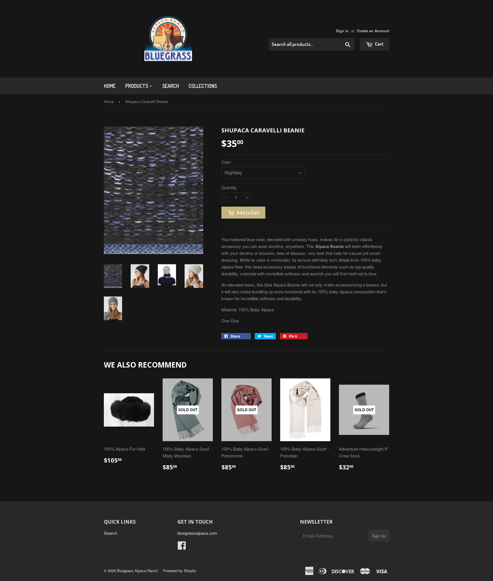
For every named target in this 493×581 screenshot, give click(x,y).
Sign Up (378, 535)
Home (110, 86)
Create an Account (373, 30)
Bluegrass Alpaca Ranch (137, 570)
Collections (203, 86)
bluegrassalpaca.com (197, 533)
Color (226, 162)
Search (170, 86)
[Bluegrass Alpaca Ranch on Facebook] (181, 547)
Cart (378, 44)
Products (137, 86)
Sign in (342, 30)
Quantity (229, 187)
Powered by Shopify (179, 570)
